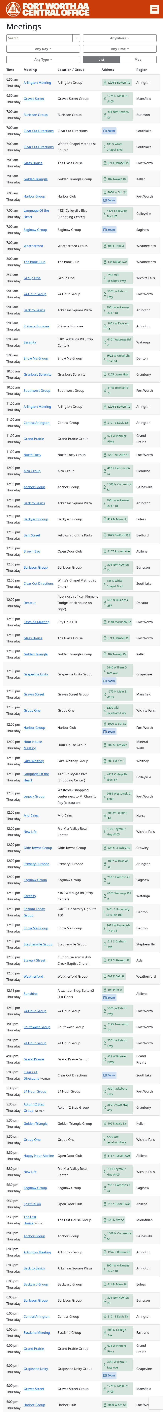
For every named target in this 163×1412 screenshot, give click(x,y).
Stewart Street (34, 960)
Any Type (41, 59)
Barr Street (32, 535)
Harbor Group (34, 196)
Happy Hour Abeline (39, 1156)
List (101, 59)
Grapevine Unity (36, 674)
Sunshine (31, 993)
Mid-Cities (31, 815)
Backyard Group (36, 519)
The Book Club (34, 262)
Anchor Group (34, 487)
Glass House (33, 163)
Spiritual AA (32, 1204)
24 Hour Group (35, 294)
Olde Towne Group (38, 848)
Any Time (118, 49)
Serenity (30, 342)
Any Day (41, 49)
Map (138, 59)
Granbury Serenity (37, 374)
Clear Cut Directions (39, 131)
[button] (154, 9)
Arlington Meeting (37, 82)
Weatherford (33, 246)
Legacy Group (34, 796)
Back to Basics (34, 310)
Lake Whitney (34, 761)
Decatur (30, 603)
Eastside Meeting (36, 622)
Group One (32, 278)
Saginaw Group (35, 230)
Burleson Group (36, 115)
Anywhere (118, 38)
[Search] (76, 38)
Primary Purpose (36, 326)
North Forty (32, 455)
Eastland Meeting (37, 1332)
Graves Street (34, 98)
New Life (30, 831)
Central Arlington (36, 423)
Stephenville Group (38, 944)
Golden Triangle (36, 179)
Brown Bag (32, 551)
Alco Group (32, 471)
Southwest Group (37, 390)
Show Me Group (36, 358)
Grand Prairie (34, 439)
